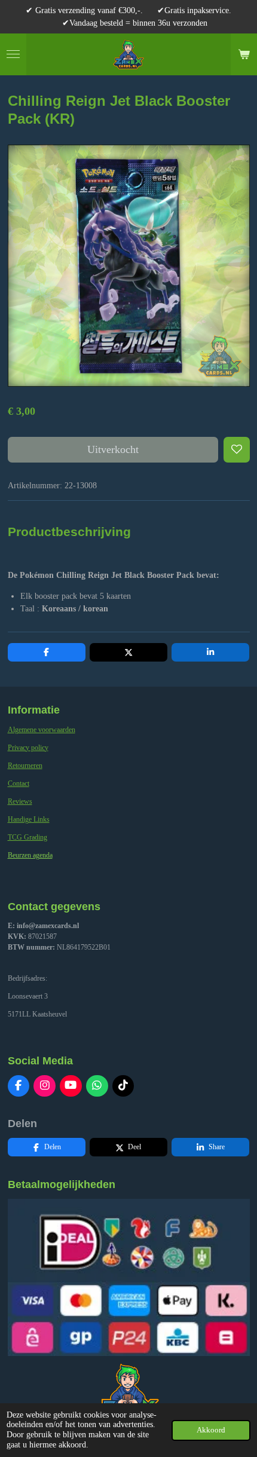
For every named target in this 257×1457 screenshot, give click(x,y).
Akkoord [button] (211, 1430)
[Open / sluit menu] (13, 54)
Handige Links (29, 819)
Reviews (20, 801)
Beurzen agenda (30, 855)
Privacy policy (28, 747)
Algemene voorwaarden (41, 730)
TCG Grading (27, 837)
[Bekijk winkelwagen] (244, 54)
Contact (18, 783)
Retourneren (25, 765)
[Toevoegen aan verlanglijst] (237, 450)
